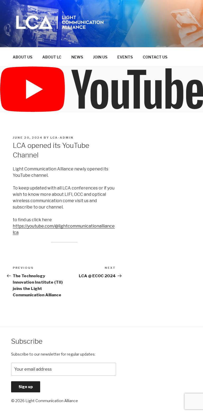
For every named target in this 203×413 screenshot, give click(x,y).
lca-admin (61, 137)
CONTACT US (155, 57)
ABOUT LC (51, 57)
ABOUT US (22, 57)
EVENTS (125, 57)
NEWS (77, 57)
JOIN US (100, 57)
